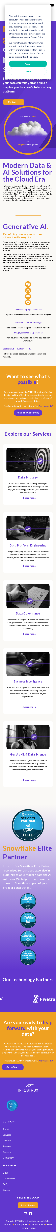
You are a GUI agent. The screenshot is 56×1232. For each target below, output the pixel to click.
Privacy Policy (22, 1224)
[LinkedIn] (25, 1214)
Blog (5, 1172)
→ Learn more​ (28, 497)
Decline (28, 71)
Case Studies (9, 1178)
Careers (7, 1152)
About (6, 1129)
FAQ (5, 1184)
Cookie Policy (38, 1224)
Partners (7, 1146)
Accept (28, 64)
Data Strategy (28, 477)
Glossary (7, 1189)
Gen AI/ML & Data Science (28, 754)
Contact (7, 1140)
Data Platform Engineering (28, 545)
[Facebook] (30, 1214)
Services (7, 1134)
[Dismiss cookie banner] (46, 11)
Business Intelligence (28, 681)
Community (8, 1157)
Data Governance (28, 613)
